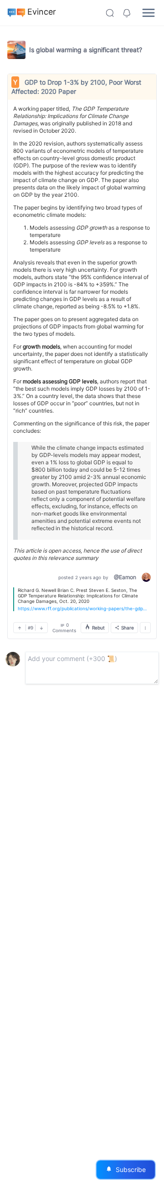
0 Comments (64, 627)
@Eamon (125, 577)
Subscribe (126, 1169)
